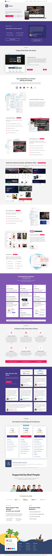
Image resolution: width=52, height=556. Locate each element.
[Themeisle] (7, 1)
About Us (38, 1)
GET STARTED (26, 436)
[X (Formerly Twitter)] (9, 549)
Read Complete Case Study (13, 410)
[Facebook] (7, 549)
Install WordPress (28, 546)
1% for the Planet (21, 546)
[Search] (46, 1)
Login (44, 1)
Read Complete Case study (28, 385)
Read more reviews (37, 40)
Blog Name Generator (28, 548)
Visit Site (30, 69)
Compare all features (10, 449)
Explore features (12, 39)
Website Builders (28, 547)
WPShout (34, 547)
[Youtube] (10, 549)
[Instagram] (14, 549)
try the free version (8, 17)
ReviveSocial (34, 548)
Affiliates (20, 548)
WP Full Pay (34, 546)
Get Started (12, 436)
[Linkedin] (12, 549)
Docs (19, 547)
